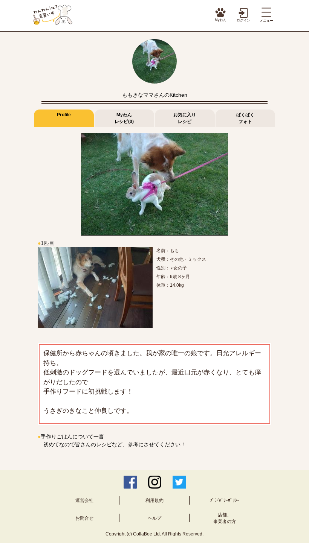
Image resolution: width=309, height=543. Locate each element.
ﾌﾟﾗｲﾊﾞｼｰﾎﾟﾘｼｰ (224, 500)
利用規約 (154, 500)
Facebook (130, 482)
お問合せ (84, 518)
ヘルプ (154, 518)
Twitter (179, 482)
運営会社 (84, 500)
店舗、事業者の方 (224, 518)
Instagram (154, 482)
